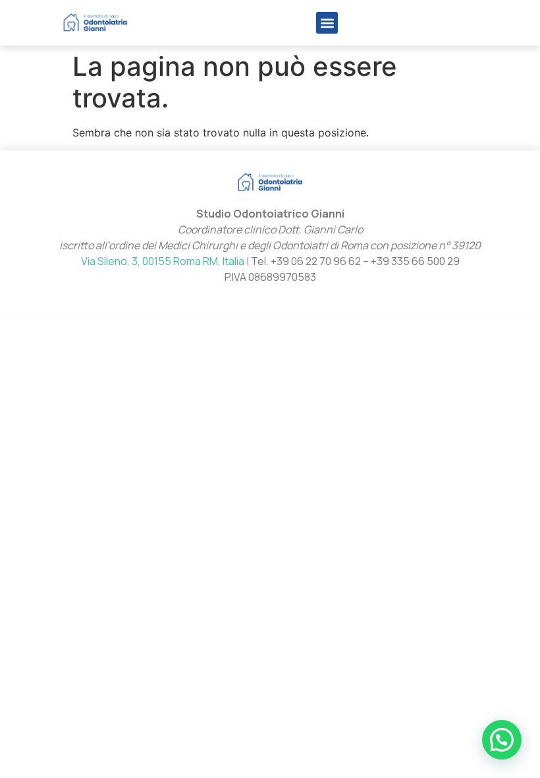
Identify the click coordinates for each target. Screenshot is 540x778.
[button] (327, 23)
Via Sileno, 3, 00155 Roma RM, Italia (162, 261)
